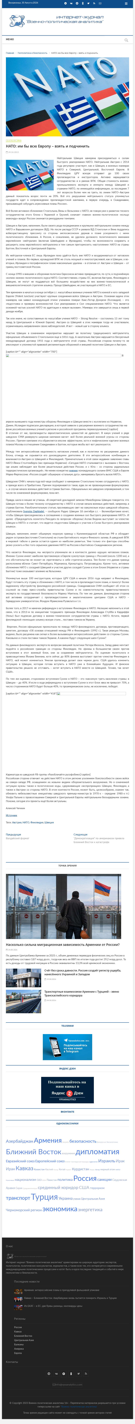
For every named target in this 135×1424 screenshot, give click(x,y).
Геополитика (13, 140)
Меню (10, 39)
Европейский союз (50, 1161)
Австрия (16, 822)
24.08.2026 (12, 950)
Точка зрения (67, 865)
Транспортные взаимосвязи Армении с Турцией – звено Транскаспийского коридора (81, 993)
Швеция (49, 822)
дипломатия (97, 1152)
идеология (93, 1162)
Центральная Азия (93, 1198)
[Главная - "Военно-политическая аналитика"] (57, 15)
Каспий (49, 1169)
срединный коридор (58, 1187)
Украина (66, 1198)
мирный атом (107, 1169)
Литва (97, 1170)
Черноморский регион (24, 1210)
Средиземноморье (30, 1188)
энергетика (90, 1209)
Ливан (92, 1170)
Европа (18, 1353)
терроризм (97, 1188)
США (84, 1187)
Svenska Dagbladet (33, 511)
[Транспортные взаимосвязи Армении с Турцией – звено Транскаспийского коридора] (23, 1001)
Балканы (19, 1345)
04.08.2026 (51, 1000)
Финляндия (36, 822)
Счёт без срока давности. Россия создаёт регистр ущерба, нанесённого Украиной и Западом (82, 972)
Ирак (120, 1161)
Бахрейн (65, 1142)
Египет (67, 1162)
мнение (73, 470)
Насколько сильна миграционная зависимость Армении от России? (63, 944)
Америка (19, 1349)
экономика (59, 1209)
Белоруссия (101, 1142)
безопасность (82, 1141)
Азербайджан (19, 1141)
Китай (62, 1169)
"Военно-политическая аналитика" (79, 1407)
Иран (10, 1169)
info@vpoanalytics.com (68, 1384)
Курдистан (80, 1169)
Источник (11, 815)
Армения (48, 1140)
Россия (85, 1178)
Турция (44, 1197)
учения (77, 1199)
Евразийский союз (20, 1161)
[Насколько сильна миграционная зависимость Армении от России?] (67, 906)
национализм (25, 1180)
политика (65, 1180)
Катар (56, 1170)
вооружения (68, 1153)
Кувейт (68, 1170)
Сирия (19, 1188)
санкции (104, 1180)
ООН (44, 1180)
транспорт (18, 1198)
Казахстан (39, 1169)
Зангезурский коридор (80, 1162)
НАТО (26, 822)
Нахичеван (10, 1180)
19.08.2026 (51, 979)
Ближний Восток (33, 1152)
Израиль (106, 1161)
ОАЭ (39, 1180)
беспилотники (112, 1142)
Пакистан (52, 1180)
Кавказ (24, 1168)
